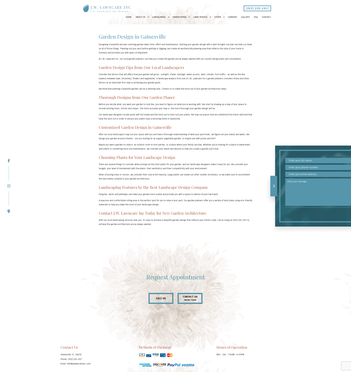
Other (217, 17)
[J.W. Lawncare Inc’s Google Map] (9, 202)
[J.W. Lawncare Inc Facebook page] (9, 160)
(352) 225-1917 (257, 8)
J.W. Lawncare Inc (111, 7)
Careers (232, 17)
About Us (140, 17)
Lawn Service (200, 17)
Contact (266, 17)
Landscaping (159, 17)
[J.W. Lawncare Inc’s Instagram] (9, 177)
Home (128, 17)
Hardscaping (179, 17)
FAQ (256, 17)
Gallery (245, 17)
